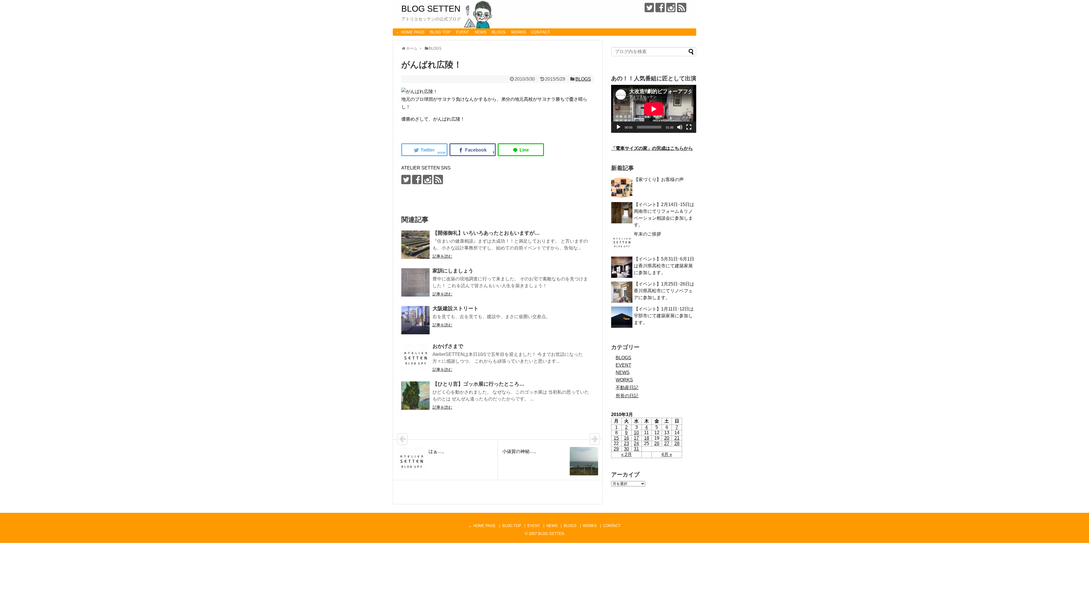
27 (666, 443)
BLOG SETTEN (431, 8)
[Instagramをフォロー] (671, 7)
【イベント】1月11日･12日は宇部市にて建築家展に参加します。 (664, 315)
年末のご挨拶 (647, 234)
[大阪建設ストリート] (415, 320)
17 (636, 438)
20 (666, 438)
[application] (653, 109)
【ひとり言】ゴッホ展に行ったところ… (478, 384)
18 (646, 438)
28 (676, 443)
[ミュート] (680, 127)
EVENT (462, 32)
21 (676, 438)
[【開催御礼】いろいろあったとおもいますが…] (415, 244)
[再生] (618, 127)
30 (626, 448)
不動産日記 (627, 387)
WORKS (518, 32)
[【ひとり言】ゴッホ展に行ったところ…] (415, 395)
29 (616, 448)
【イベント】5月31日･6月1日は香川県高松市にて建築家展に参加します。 (664, 266)
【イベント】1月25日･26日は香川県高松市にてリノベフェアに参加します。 (664, 291)
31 (636, 448)
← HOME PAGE (410, 32)
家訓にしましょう (452, 271)
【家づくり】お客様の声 (659, 179)
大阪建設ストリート (455, 308)
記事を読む (442, 256)
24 (636, 443)
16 (626, 438)
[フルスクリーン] (689, 127)
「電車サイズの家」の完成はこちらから (652, 148)
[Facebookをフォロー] (660, 7)
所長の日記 (627, 395)
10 (636, 432)
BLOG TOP (440, 32)
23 (626, 443)
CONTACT (540, 32)
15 (616, 438)
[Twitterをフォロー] (649, 7)
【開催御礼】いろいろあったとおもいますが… (486, 233)
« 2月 (626, 454)
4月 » (666, 454)
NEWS (480, 32)
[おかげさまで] (415, 358)
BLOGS (498, 32)
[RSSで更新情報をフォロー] (681, 7)
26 (656, 443)
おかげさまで (447, 346)
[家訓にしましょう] (415, 282)
